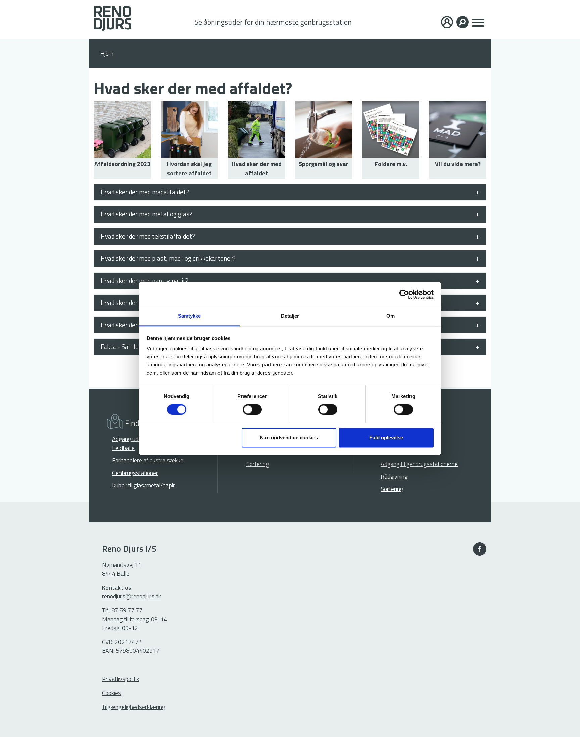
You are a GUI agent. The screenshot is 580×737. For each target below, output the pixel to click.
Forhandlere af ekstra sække (147, 460)
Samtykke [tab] (189, 316)
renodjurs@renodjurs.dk (131, 596)
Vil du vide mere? (458, 163)
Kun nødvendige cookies (289, 437)
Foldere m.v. (391, 163)
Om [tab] (390, 316)
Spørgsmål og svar (323, 163)
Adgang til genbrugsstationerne (419, 464)
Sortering (257, 464)
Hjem (106, 53)
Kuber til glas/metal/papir (143, 485)
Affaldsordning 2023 (122, 163)
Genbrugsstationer (135, 472)
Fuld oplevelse (386, 437)
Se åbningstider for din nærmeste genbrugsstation (273, 22)
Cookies (111, 692)
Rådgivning (394, 476)
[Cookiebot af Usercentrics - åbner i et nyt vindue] (404, 294)
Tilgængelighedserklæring (133, 706)
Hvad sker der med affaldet (257, 168)
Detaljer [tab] (290, 316)
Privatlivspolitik (120, 678)
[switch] (252, 409)
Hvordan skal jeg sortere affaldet (189, 168)
